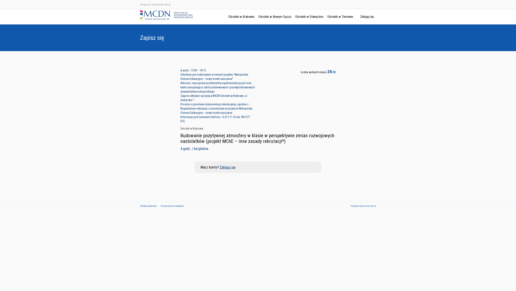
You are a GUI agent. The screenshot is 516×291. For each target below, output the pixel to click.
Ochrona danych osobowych (172, 206)
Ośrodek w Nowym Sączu (274, 17)
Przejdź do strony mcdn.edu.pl (155, 4)
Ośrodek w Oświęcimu (309, 17)
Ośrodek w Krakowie (241, 17)
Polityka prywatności (148, 206)
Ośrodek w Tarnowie (340, 17)
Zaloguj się (367, 17)
